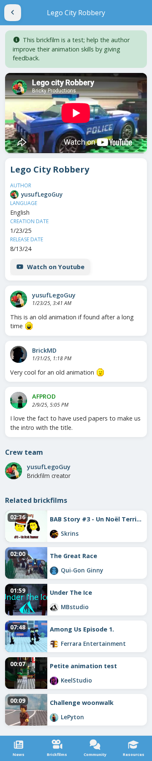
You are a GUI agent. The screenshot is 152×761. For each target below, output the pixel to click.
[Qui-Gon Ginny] (54, 571)
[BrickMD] (18, 354)
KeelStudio (76, 680)
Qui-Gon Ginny (82, 570)
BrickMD (44, 350)
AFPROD (44, 396)
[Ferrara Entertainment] (54, 644)
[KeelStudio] (54, 681)
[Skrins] (54, 534)
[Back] (12, 12)
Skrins (70, 533)
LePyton (72, 717)
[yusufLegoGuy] (14, 194)
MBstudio (75, 607)
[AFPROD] (18, 400)
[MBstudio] (54, 607)
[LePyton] (54, 717)
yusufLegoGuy (41, 194)
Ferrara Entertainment (93, 644)
